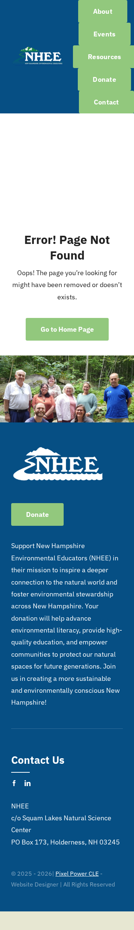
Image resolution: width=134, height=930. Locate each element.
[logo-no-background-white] (38, 48)
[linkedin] (28, 783)
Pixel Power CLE (77, 873)
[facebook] (14, 783)
